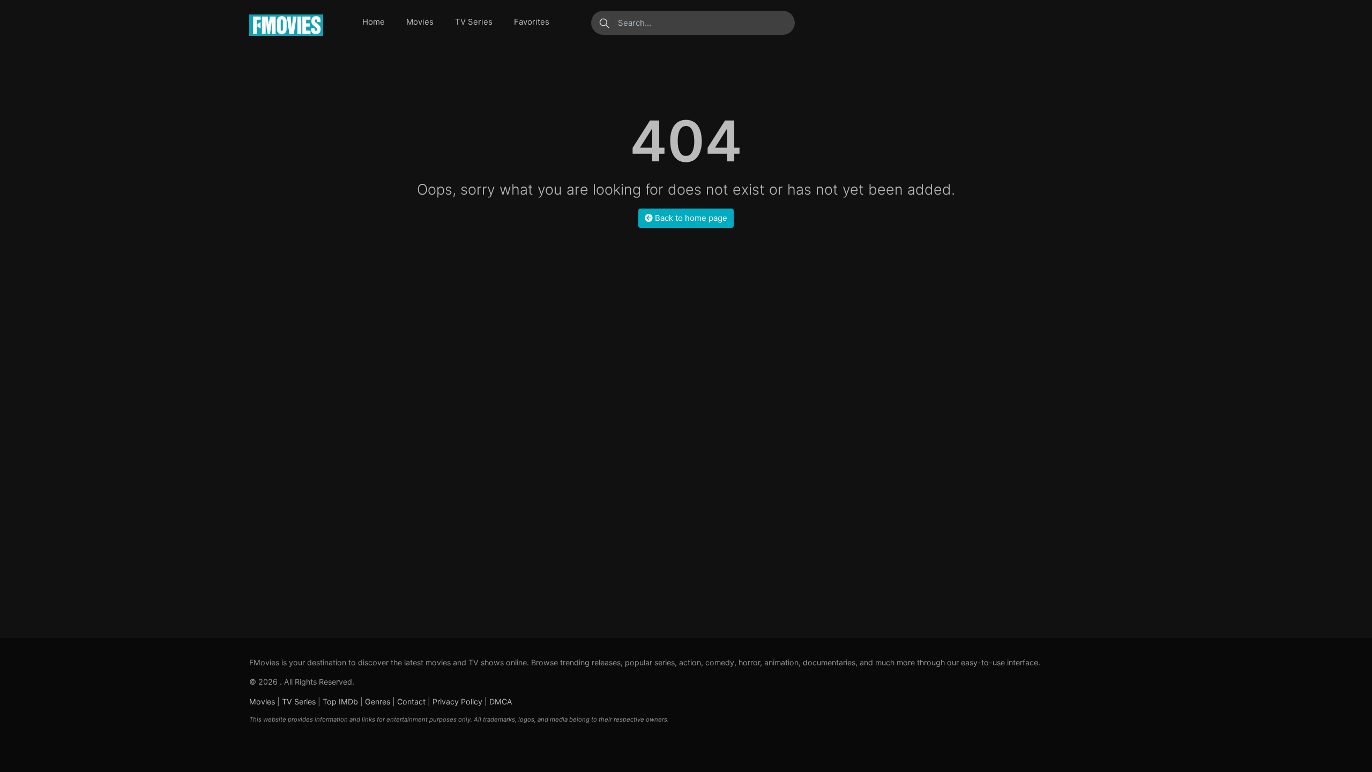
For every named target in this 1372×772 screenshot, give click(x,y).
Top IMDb (340, 701)
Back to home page (690, 218)
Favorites (531, 22)
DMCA (500, 701)
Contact (411, 701)
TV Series (474, 22)
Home (373, 22)
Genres (377, 701)
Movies (420, 22)
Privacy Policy (457, 701)
